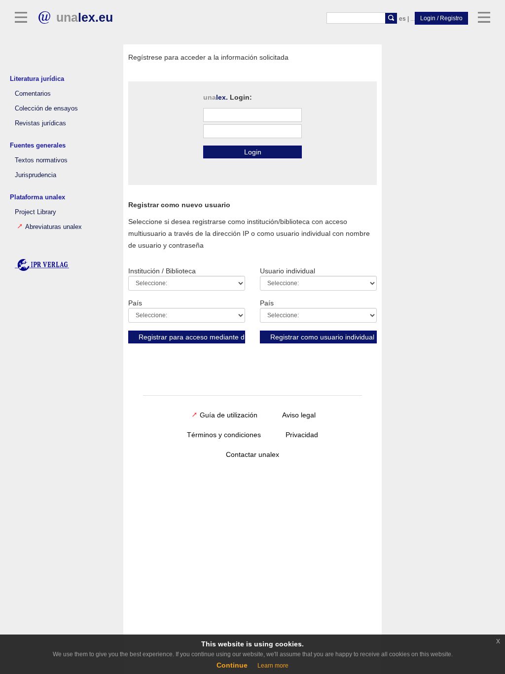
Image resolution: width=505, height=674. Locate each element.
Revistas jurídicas (40, 123)
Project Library (35, 212)
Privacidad (302, 435)
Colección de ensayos (46, 108)
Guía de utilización (228, 415)
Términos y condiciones (224, 435)
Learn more (273, 665)
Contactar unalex (252, 454)
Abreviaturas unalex (53, 227)
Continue (232, 665)
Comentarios (33, 93)
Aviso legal (299, 415)
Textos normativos (41, 160)
